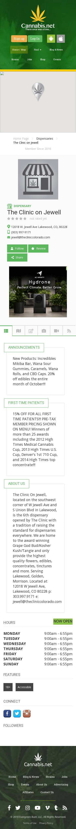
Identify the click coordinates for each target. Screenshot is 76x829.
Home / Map (19, 49)
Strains (15, 59)
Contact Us (47, 792)
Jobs (29, 59)
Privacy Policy (46, 823)
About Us (41, 784)
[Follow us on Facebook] (7, 713)
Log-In (35, 39)
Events (57, 59)
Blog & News (56, 49)
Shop (42, 59)
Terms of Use (29, 823)
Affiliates (28, 792)
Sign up (19, 39)
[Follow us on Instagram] (27, 713)
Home (12, 776)
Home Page (21, 138)
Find (36, 49)
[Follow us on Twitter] (17, 713)
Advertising (61, 784)
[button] (38, 92)
